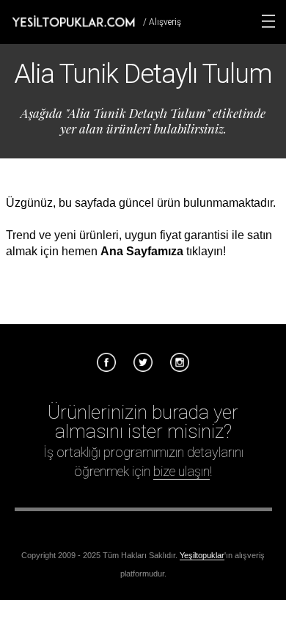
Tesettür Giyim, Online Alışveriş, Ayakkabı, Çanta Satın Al (73, 21)
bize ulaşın (181, 471)
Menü (268, 21)
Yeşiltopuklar (202, 555)
